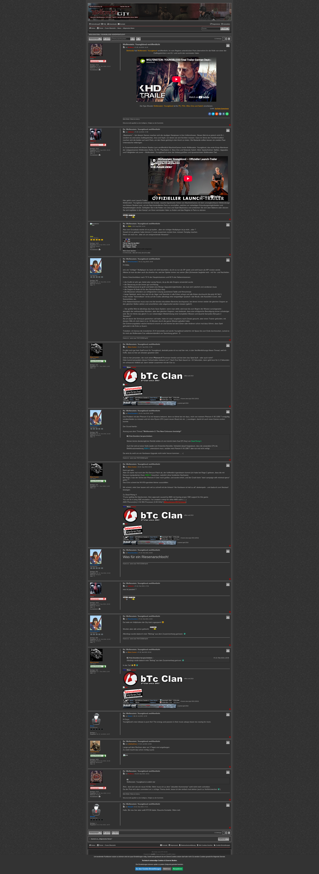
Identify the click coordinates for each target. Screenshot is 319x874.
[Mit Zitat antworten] (228, 45)
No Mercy (93, 57)
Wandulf (92, 816)
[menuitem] (103, 24)
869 (97, 280)
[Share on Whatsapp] (227, 113)
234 (97, 365)
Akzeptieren (177, 869)
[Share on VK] (220, 113)
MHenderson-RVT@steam (175, 502)
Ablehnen (167, 869)
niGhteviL (93, 141)
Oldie (91, 236)
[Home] (113, 11)
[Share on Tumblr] (223, 113)
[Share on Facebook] (209, 113)
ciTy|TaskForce (94, 751)
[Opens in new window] (153, 376)
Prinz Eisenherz (95, 273)
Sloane (92, 726)
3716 (97, 65)
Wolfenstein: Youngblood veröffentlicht (107, 34)
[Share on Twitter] (213, 113)
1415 (97, 243)
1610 (97, 148)
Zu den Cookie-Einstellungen (148, 869)
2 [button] (226, 39)
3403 (97, 759)
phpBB (153, 854)
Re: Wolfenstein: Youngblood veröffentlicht (141, 129)
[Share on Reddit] (216, 113)
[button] (229, 38)
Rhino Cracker (94, 357)
